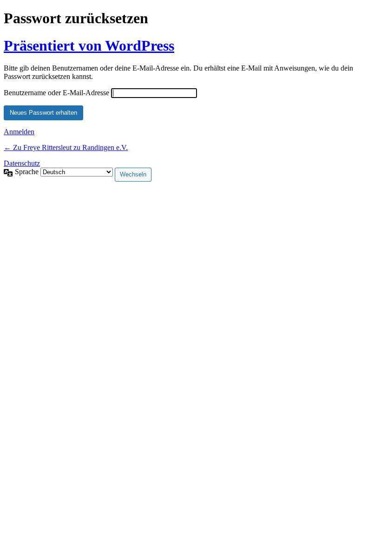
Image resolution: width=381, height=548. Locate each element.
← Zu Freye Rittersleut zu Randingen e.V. (66, 147)
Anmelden (19, 132)
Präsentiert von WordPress (89, 45)
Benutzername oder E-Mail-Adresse (56, 93)
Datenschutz (22, 163)
